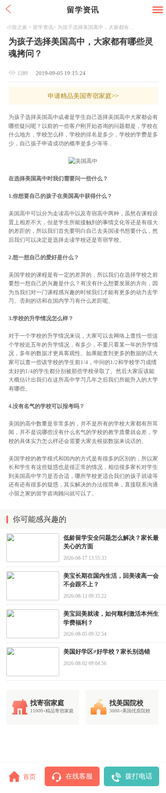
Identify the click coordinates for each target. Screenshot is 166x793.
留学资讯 (43, 27)
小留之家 (17, 27)
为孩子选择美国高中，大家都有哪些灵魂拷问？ (96, 27)
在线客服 (79, 776)
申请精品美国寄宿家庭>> (83, 95)
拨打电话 (138, 776)
